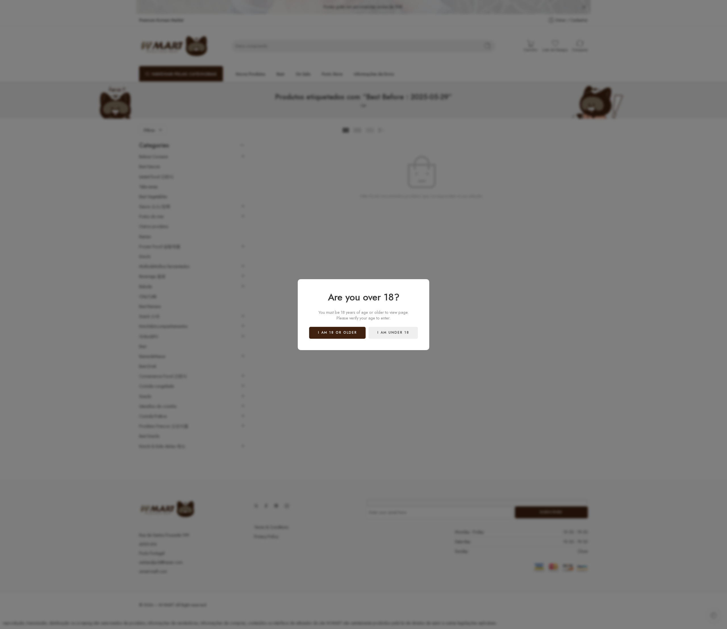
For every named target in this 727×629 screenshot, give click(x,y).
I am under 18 (393, 332)
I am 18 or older (337, 332)
